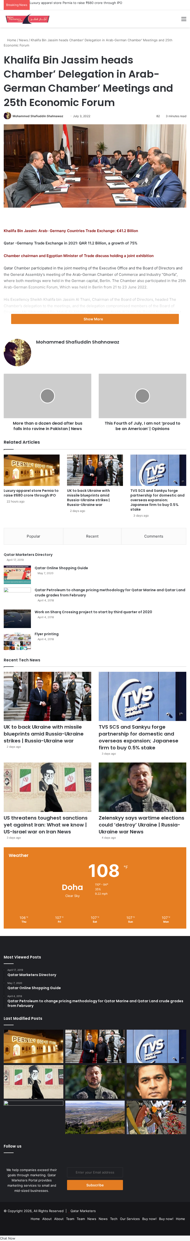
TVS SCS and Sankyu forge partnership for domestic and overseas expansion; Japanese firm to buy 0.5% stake (157, 500)
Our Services (130, 1219)
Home (11, 40)
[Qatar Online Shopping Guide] (17, 575)
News (23, 40)
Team (70, 1219)
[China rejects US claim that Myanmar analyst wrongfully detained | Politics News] (33, 1117)
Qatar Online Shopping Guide (61, 568)
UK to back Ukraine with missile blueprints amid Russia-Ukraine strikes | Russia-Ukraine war (88, 497)
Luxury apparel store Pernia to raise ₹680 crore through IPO (76, 3)
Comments (153, 536)
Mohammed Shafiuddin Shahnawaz (38, 116)
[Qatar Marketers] (27, 19)
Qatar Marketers (83, 1211)
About (47, 1219)
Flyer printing (47, 633)
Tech (114, 1219)
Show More (94, 319)
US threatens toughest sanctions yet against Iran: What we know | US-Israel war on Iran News (46, 824)
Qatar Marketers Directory (28, 554)
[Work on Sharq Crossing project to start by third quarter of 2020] (17, 619)
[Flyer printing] (17, 640)
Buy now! (149, 1219)
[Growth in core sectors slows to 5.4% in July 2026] (95, 1117)
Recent (92, 536)
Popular (33, 536)
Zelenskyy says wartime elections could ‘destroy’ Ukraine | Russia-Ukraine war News (141, 824)
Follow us (13, 1146)
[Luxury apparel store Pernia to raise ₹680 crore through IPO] (32, 470)
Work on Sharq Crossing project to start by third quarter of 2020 (93, 612)
